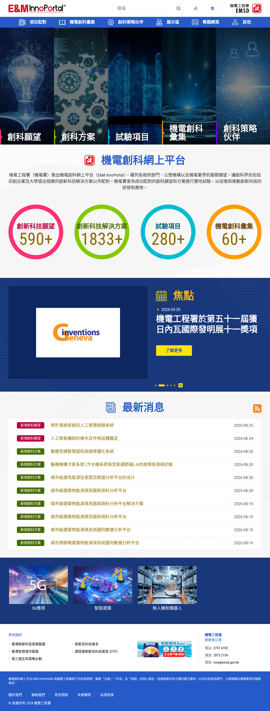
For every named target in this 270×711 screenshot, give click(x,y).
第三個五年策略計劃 (27, 659)
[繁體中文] (212, 8)
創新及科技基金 (87, 644)
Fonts (195, 8)
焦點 (183, 296)
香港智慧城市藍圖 (25, 651)
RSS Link (257, 408)
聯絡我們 (38, 695)
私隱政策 (107, 695)
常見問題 (61, 695)
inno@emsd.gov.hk (226, 662)
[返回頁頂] (260, 701)
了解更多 (174, 350)
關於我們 (15, 695)
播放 (180, 385)
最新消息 (143, 407)
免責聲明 (84, 695)
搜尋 (178, 8)
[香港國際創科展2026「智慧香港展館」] (78, 332)
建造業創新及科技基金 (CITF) (96, 651)
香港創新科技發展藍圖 (28, 644)
